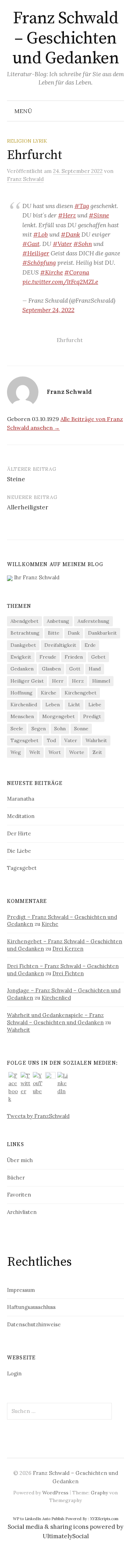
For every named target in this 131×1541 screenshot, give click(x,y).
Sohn (60, 728)
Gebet (98, 657)
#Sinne (99, 215)
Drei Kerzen (67, 948)
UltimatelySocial (66, 1536)
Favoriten (19, 1194)
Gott (74, 669)
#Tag (81, 206)
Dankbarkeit (102, 633)
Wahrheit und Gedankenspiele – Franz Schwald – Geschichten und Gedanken (55, 1019)
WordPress (55, 1493)
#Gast (30, 244)
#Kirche (51, 272)
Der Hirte (19, 833)
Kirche (48, 693)
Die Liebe (19, 851)
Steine (16, 479)
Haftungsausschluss (31, 1307)
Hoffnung (21, 693)
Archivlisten (22, 1212)
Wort (55, 752)
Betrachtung (24, 633)
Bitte (53, 633)
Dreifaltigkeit (60, 645)
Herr (58, 681)
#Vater (62, 244)
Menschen (22, 716)
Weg (15, 752)
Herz (78, 681)
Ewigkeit (20, 657)
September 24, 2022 (48, 310)
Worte (76, 752)
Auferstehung (93, 621)
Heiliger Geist (27, 681)
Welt (34, 752)
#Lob (40, 234)
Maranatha (20, 798)
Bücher (16, 1177)
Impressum (21, 1290)
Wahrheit (96, 740)
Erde (90, 645)
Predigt (92, 716)
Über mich (20, 1160)
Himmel (101, 681)
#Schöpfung (39, 263)
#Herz (67, 215)
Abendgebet (24, 621)
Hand (95, 669)
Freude (47, 657)
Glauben (51, 669)
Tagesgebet (24, 740)
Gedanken (22, 669)
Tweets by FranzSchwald (38, 1116)
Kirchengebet (80, 693)
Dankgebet (23, 645)
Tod (51, 740)
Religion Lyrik (27, 141)
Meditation (21, 816)
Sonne (81, 728)
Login (14, 1373)
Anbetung (58, 621)
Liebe (94, 704)
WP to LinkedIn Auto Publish (38, 1518)
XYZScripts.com (104, 1518)
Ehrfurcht (70, 339)
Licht (74, 704)
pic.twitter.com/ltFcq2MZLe (60, 282)
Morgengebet (58, 716)
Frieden (74, 657)
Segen (38, 728)
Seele (16, 728)
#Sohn (82, 244)
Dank (74, 633)
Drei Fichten (68, 973)
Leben (52, 704)
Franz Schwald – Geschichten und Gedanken (65, 38)
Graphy (99, 1493)
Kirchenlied (23, 704)
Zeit (97, 752)
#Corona (76, 272)
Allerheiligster (27, 507)
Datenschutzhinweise (34, 1324)
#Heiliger (35, 253)
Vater (70, 740)
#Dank (70, 234)
